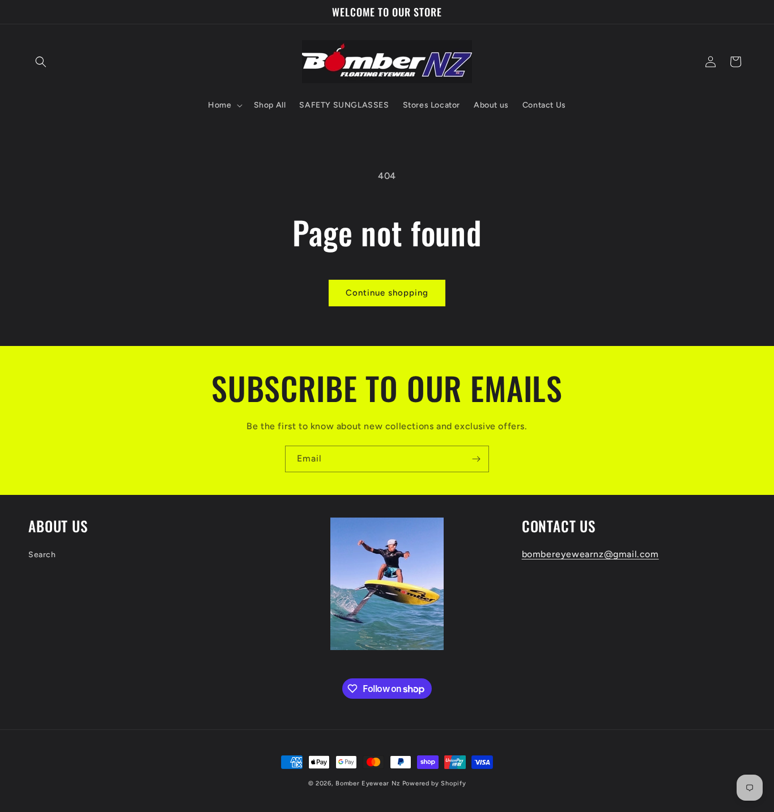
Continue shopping (387, 293)
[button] (40, 61)
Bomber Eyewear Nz (367, 783)
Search (42, 554)
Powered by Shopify (434, 783)
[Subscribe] (475, 459)
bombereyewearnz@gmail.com (590, 554)
